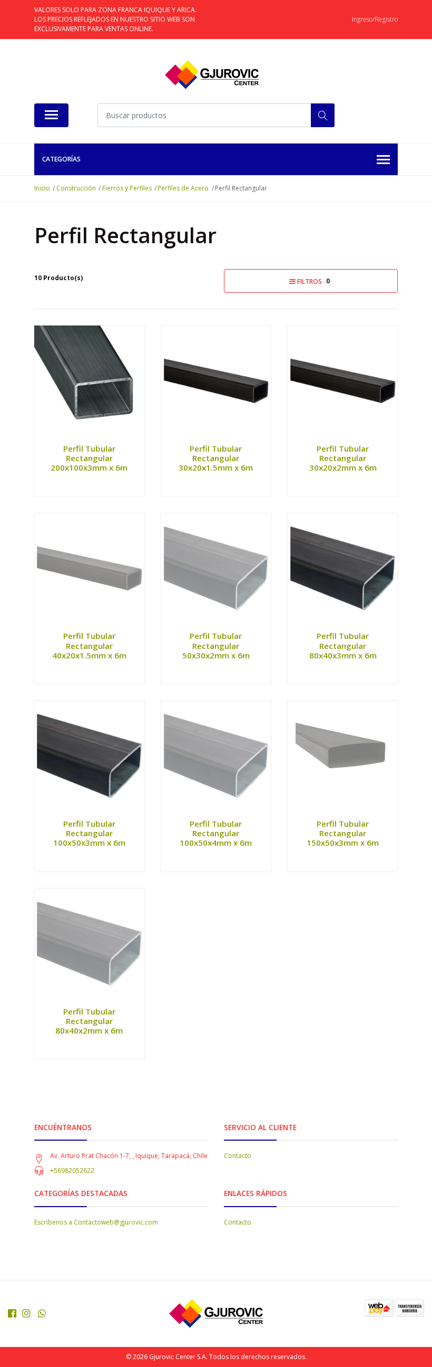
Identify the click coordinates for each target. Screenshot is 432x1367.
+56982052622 (72, 1170)
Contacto (237, 1155)
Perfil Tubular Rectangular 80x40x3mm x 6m (343, 645)
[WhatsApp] (42, 1313)
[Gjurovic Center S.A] (211, 75)
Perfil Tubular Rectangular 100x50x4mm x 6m (216, 833)
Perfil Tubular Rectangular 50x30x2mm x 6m (216, 645)
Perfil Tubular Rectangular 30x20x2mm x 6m (343, 458)
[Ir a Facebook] (12, 1313)
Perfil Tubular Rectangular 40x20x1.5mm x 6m (89, 645)
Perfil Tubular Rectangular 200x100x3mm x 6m (89, 458)
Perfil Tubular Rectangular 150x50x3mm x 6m (343, 833)
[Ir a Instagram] (26, 1313)
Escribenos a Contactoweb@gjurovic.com (96, 1222)
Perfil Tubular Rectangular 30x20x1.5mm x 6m (216, 458)
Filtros (313, 281)
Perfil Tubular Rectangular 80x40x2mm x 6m (89, 1021)
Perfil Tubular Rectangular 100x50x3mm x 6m (89, 833)
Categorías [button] (61, 159)
